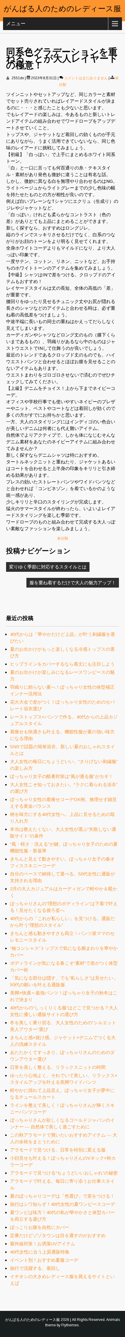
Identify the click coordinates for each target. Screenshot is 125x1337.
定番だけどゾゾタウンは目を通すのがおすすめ (58, 1235)
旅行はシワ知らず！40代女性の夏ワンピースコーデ (62, 1204)
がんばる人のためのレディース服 (62, 7)
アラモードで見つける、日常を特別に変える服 (58, 1149)
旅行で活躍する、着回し (35, 1268)
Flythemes (70, 1325)
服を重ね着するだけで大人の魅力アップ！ (72, 582)
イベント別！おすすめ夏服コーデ (44, 1260)
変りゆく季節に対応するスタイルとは (47, 566)
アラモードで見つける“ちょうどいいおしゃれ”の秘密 (64, 1172)
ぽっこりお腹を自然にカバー (39, 1227)
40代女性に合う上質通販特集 (39, 1251)
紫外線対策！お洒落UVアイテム (42, 1243)
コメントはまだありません (86, 78)
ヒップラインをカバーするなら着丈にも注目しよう (62, 664)
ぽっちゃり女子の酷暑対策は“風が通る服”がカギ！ (61, 776)
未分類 (62, 538)
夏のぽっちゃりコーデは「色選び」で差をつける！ (62, 1196)
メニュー (15, 23)
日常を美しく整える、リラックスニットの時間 (58, 1067)
